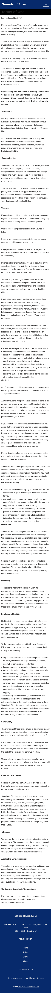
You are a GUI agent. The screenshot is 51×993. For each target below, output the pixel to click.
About (25, 961)
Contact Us (34, 978)
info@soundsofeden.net (29, 986)
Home (25, 948)
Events (25, 957)
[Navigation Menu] (46, 4)
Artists (25, 952)
